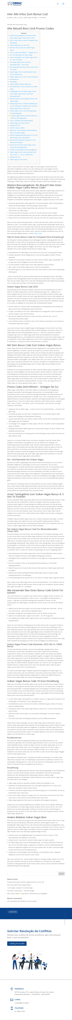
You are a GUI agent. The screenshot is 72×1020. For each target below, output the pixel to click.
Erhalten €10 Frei (15, 125)
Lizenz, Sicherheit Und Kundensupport (21, 120)
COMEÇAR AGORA (17, 943)
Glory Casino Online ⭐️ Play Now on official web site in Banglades (27, 893)
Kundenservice (14, 79)
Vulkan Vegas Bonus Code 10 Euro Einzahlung (24, 77)
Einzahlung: (13, 82)
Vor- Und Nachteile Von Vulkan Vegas (21, 55)
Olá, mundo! (33, 901)
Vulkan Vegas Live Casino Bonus (20, 123)
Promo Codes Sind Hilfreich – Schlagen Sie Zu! (24, 52)
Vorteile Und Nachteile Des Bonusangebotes (23, 150)
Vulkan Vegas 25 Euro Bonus (18, 159)
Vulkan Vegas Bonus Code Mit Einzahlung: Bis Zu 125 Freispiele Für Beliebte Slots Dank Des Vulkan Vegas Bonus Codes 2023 (24, 106)
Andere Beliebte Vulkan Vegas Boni (20, 84)
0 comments (42, 17)
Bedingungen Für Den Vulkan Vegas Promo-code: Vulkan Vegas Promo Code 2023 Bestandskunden (23, 94)
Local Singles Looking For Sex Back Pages (20, 888)
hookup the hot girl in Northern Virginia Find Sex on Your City (25, 882)
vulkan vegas (38, 233)
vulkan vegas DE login (30, 17)
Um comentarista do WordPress (17, 901)
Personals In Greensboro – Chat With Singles (20, 891)
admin (11, 17)
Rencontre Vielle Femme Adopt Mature (19, 885)
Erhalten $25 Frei (15, 157)
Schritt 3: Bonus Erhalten (17, 128)
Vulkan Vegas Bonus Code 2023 (19, 45)
